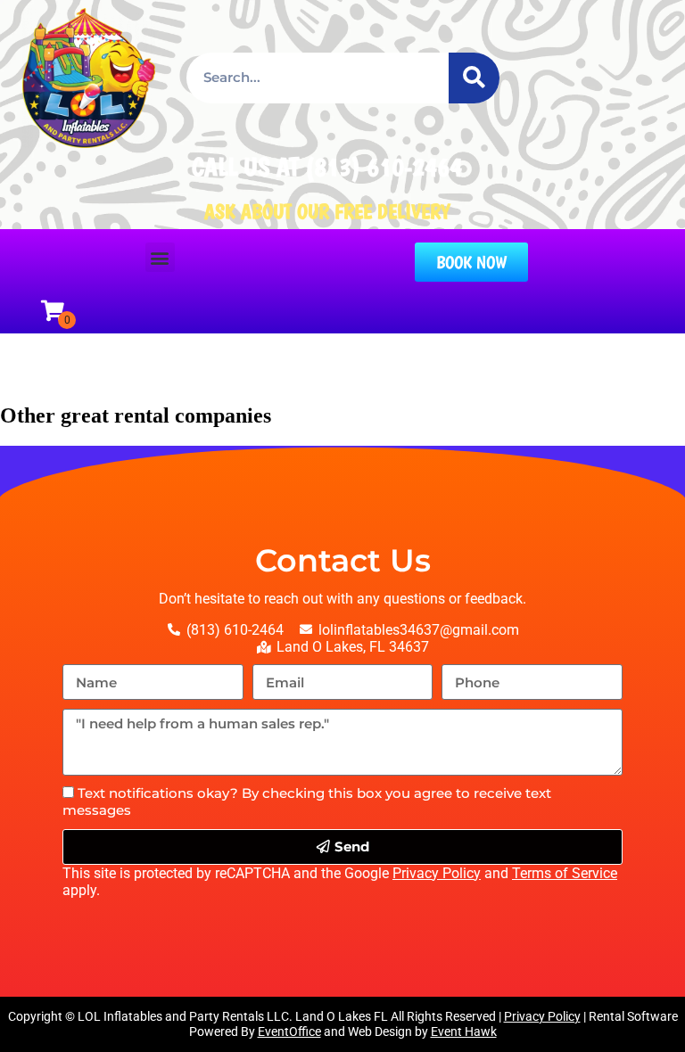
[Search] (474, 78)
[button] (160, 257)
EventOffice (289, 1031)
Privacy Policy (436, 873)
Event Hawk (464, 1031)
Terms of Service (564, 873)
